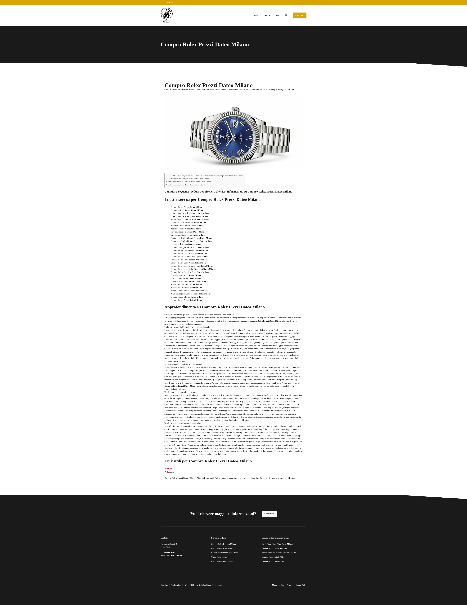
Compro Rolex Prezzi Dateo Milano (179, 478)
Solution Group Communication (211, 585)
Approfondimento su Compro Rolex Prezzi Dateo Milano (189, 182)
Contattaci (299, 15)
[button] (286, 15)
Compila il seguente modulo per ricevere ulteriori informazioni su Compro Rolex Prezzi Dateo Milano (209, 176)
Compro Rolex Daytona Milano (223, 544)
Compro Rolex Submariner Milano (224, 553)
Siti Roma (194, 585)
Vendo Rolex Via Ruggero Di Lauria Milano (279, 553)
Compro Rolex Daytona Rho (273, 561)
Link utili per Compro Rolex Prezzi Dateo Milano (186, 185)
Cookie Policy (301, 585)
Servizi (267, 15)
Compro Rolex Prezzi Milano (222, 561)
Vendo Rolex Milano (219, 557)
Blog (277, 15)
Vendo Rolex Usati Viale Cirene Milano (277, 544)
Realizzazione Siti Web (180, 585)
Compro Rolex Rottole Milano (273, 557)
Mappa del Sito (278, 585)
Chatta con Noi (176, 556)
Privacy (290, 585)
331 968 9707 (169, 553)
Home (255, 15)
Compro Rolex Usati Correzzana (274, 548)
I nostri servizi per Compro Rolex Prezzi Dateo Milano (188, 179)
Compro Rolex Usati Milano (222, 548)
